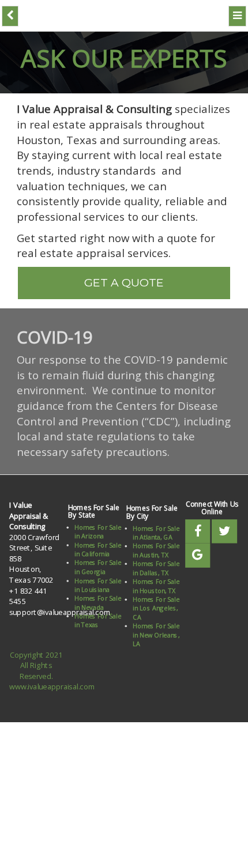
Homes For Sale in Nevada (97, 594)
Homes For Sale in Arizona (97, 523)
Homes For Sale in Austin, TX (156, 542)
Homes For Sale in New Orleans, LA (156, 626)
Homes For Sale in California (97, 541)
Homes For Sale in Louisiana (97, 577)
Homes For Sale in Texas (97, 612)
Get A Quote (124, 279)
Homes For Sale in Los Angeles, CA (156, 599)
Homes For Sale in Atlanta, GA (156, 524)
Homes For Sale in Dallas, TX (156, 560)
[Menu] (238, 15)
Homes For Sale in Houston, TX (156, 578)
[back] (9, 15)
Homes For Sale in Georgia (97, 559)
